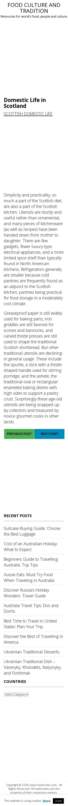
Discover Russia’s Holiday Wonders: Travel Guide (26, 592)
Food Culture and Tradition (34, 7)
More (46, 801)
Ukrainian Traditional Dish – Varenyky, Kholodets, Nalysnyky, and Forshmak (33, 667)
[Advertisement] (34, 57)
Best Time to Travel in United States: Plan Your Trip (30, 623)
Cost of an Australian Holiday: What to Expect (31, 546)
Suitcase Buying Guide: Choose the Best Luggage (32, 531)
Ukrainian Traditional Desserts (31, 651)
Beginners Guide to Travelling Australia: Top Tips (31, 562)
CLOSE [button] (58, 801)
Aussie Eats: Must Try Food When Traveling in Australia (29, 577)
